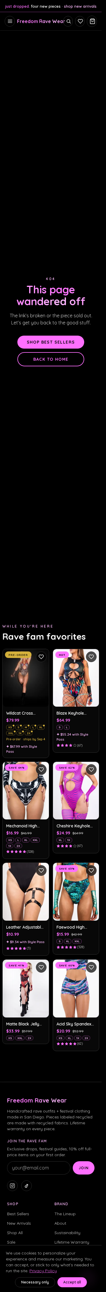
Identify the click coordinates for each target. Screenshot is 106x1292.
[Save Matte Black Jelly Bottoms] (41, 967)
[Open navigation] (10, 21)
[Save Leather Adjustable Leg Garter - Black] (41, 870)
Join (84, 1168)
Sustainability (67, 1232)
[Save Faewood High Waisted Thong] (91, 870)
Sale (11, 1242)
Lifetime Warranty (71, 1242)
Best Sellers (18, 1213)
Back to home (51, 359)
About (60, 1223)
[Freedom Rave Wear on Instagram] (12, 1185)
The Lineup (65, 1213)
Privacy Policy (43, 1270)
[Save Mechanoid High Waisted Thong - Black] (41, 769)
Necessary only (35, 1282)
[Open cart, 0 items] (92, 21)
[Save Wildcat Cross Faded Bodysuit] (41, 656)
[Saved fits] (80, 21)
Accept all (72, 1282)
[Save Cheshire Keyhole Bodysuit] (91, 769)
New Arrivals (19, 1223)
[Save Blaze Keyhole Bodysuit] (91, 656)
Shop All (15, 1232)
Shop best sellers (51, 342)
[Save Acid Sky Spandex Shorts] (91, 967)
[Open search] (68, 21)
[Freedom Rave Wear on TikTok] (26, 1185)
